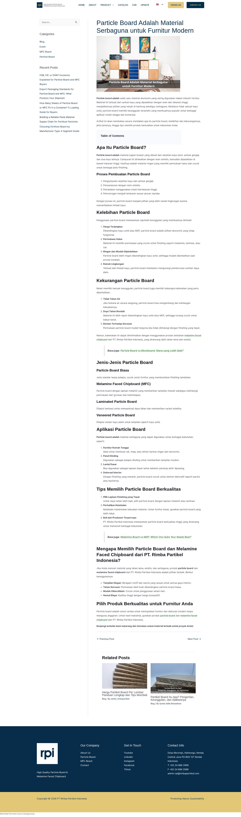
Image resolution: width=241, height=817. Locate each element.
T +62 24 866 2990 (178, 765)
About (92, 5)
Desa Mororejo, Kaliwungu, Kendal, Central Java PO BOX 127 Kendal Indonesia (186, 756)
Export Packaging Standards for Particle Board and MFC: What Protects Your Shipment (57, 93)
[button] (176, 5)
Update (145, 5)
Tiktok (127, 769)
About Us (85, 752)
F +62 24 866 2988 (178, 769)
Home (81, 5)
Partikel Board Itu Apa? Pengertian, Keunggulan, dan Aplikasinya (172, 698)
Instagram (129, 761)
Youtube (128, 752)
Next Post (194, 638)
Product (106, 5)
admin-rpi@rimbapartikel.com (183, 773)
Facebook (129, 765)
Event (43, 46)
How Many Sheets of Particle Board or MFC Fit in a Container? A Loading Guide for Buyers (59, 107)
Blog (42, 41)
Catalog (123, 5)
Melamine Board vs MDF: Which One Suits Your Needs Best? (155, 536)
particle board (167, 615)
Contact (84, 765)
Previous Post (105, 638)
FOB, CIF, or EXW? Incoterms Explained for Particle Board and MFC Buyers (60, 80)
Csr (134, 5)
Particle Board (47, 56)
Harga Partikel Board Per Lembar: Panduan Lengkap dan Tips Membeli (124, 694)
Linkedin (128, 757)
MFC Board (45, 51)
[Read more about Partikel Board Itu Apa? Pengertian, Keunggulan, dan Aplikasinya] (173, 678)
